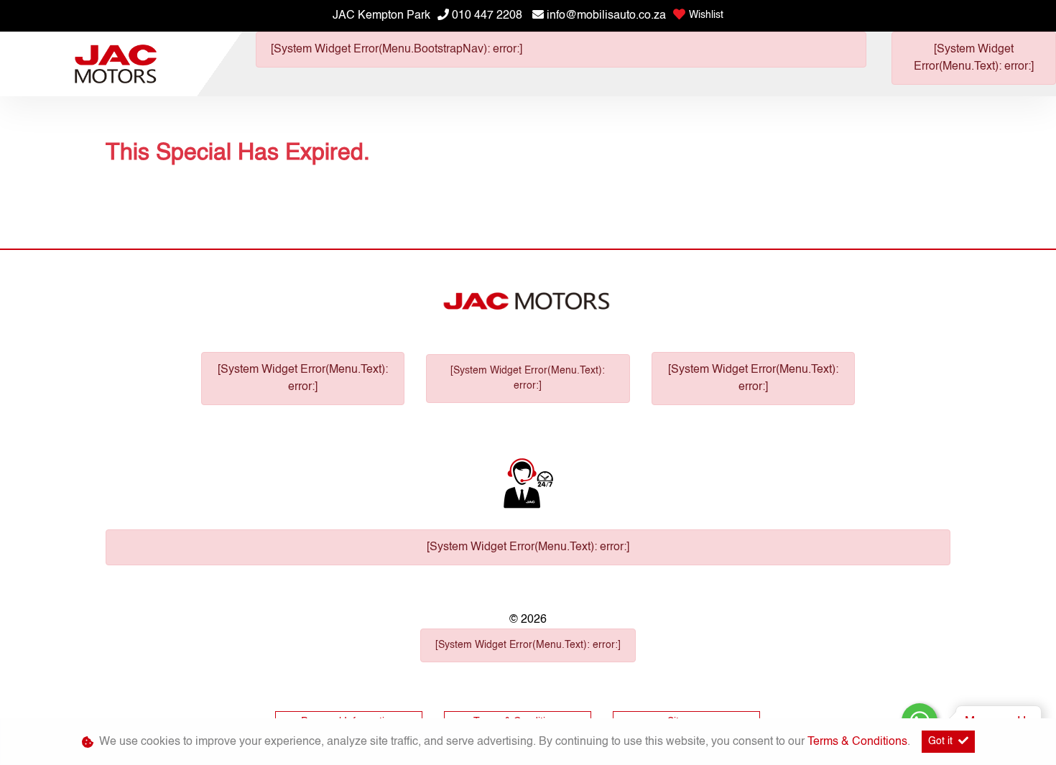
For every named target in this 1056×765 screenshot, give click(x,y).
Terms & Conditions (857, 742)
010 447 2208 (487, 16)
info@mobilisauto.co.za (606, 16)
